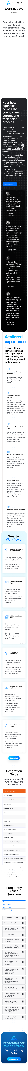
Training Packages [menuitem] (7, 910)
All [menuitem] (3, 902)
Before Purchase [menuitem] (7, 907)
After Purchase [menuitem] (6, 904)
